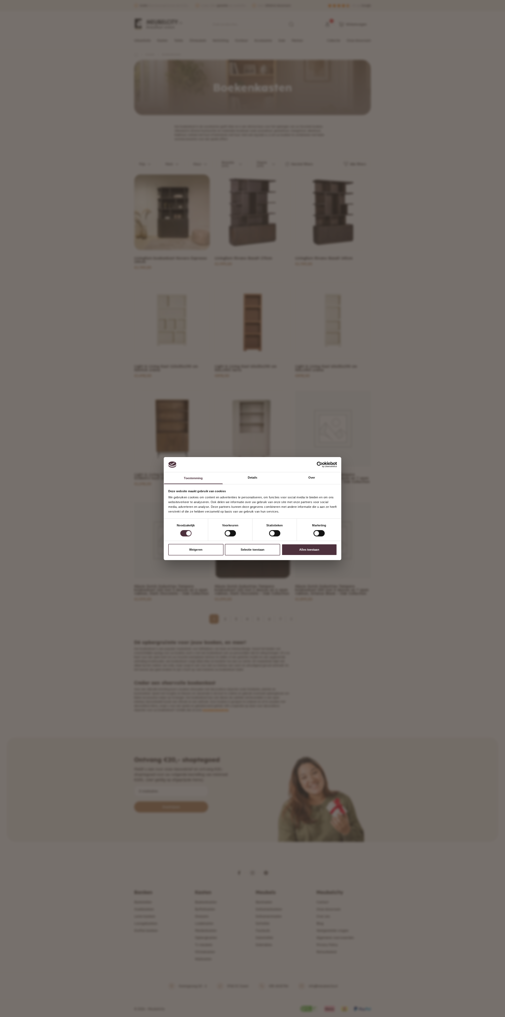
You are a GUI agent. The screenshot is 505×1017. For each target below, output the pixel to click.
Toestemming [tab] (193, 478)
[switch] (230, 533)
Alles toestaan (309, 549)
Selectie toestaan (253, 549)
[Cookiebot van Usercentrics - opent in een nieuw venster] (319, 465)
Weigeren (195, 549)
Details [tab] (252, 477)
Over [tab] (311, 477)
